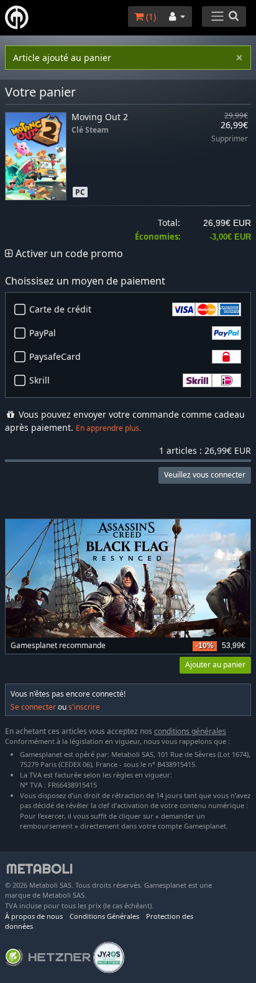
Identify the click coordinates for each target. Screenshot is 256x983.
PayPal (42, 333)
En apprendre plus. (108, 428)
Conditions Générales (104, 916)
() (150, 16)
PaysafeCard (55, 356)
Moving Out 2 (99, 117)
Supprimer (229, 139)
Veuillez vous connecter (204, 474)
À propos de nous (34, 916)
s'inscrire (84, 707)
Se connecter (33, 707)
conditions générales (190, 731)
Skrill (39, 380)
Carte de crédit (60, 309)
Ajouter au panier (215, 664)
